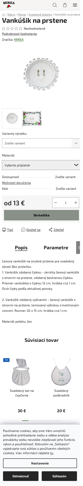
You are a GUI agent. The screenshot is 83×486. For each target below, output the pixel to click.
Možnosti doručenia (16, 183)
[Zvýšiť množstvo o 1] (76, 203)
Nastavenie (40, 463)
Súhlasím (59, 476)
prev (4, 370)
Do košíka (41, 215)
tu (51, 453)
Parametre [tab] (56, 247)
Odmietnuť (20, 476)
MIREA (19, 39)
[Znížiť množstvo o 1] (56, 203)
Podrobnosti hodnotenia (19, 33)
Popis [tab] (21, 247)
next (79, 370)
